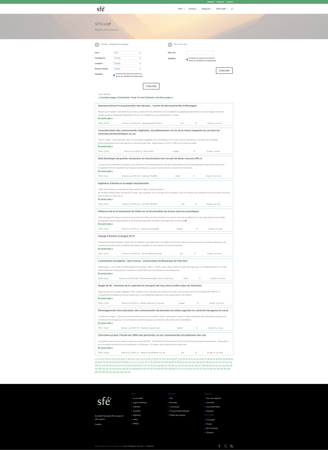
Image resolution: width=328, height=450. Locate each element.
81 (159, 362)
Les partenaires (213, 407)
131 (179, 365)
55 (227, 359)
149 (103, 368)
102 (219, 362)
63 (110, 362)
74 (140, 362)
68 (124, 362)
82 (162, 362)
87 (175, 362)
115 (126, 365)
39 (184, 359)
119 (138, 365)
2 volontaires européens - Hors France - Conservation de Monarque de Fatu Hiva (142, 261)
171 (181, 368)
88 (178, 362)
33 (168, 359)
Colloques (174, 407)
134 (189, 365)
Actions (192, 9)
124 (155, 365)
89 (181, 362)
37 (178, 359)
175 (194, 368)
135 (192, 365)
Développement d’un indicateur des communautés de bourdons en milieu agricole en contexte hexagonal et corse (163, 310)
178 (204, 368)
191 (114, 372)
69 (127, 362)
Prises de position (178, 415)
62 (107, 362)
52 (219, 359)
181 (214, 368)
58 (96, 362)
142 (216, 365)
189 (107, 372)
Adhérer (210, 2)
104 (226, 362)
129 (172, 365)
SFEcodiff (220, 9)
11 (112, 359)
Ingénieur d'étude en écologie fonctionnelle (123, 183)
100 (213, 362)
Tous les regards (213, 398)
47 (205, 359)
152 (113, 368)
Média (136, 423)
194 (125, 372)
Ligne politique (140, 402)
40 (186, 359)
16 (124, 359)
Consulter (210, 420)
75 (143, 362)
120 (142, 365)
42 (192, 359)
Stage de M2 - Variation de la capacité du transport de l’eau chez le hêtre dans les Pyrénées (150, 285)
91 (187, 362)
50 (214, 359)
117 (132, 365)
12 (114, 359)
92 (189, 362)
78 (151, 362)
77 (148, 362)
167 (166, 368)
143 (220, 365)
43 (194, 359)
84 (167, 362)
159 (137, 368)
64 (112, 362)
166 (162, 368)
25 (147, 359)
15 (121, 359)
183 (221, 368)
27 (152, 359)
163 (151, 368)
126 (162, 365)
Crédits (98, 424)
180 (211, 368)
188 (103, 372)
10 (110, 359)
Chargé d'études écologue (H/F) (116, 236)
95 (198, 362)
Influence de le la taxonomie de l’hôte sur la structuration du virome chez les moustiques (148, 211)
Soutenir (220, 2)
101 (216, 362)
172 (184, 368)
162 (148, 368)
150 (107, 368)
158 (133, 368)
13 (117, 359)
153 (116, 368)
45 (200, 359)
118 (135, 365)
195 (128, 372)
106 (96, 365)
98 (207, 362)
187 (100, 372)
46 (203, 359)
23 (141, 359)
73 (138, 362)
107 (100, 365)
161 (144, 368)
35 (173, 359)
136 (196, 365)
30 (160, 359)
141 (213, 365)
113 (119, 365)
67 (121, 362)
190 (110, 372)
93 (192, 362)
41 (189, 359)
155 (123, 368)
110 (110, 365)
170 (177, 368)
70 (130, 362)
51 (216, 359)
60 (101, 362)
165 (159, 368)
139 (206, 365)
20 (134, 359)
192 (117, 372)
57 (232, 359)
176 (197, 368)
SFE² (180, 9)
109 (107, 365)
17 (126, 359)
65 (115, 362)
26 (149, 359)
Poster (209, 424)
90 (184, 362)
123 (152, 365)
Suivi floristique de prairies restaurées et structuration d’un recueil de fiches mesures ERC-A (150, 158)
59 (99, 362)
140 (210, 365)
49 (211, 359)
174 (190, 368)
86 (172, 362)
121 (145, 365)
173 (187, 368)
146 (231, 365)
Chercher (151, 86)
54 (224, 359)
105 (230, 362)
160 (141, 368)
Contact (229, 2)
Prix (171, 398)
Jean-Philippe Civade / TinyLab (138, 446)
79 (153, 362)
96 (201, 362)
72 (135, 362)
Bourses (173, 402)
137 (199, 365)
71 (133, 362)
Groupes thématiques (179, 411)
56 (229, 359)
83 (164, 362)
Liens (135, 419)
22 (139, 359)
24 (144, 359)
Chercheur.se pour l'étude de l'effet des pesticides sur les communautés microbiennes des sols (152, 335)
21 (136, 359)
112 (116, 365)
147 (96, 368)
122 (148, 365)
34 (170, 359)
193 (121, 372)
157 (130, 368)
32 (165, 359)
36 (176, 359)
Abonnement (212, 428)
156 (127, 368)
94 (195, 362)
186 (96, 372)
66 (118, 362)
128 (169, 365)
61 (104, 362)
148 (99, 368)
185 (228, 368)
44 (197, 359)
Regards (206, 9)
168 (170, 368)
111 (113, 365)
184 (225, 368)
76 (145, 362)
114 (122, 365)
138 (203, 365)
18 (129, 359)
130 (176, 365)
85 (170, 362)
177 (200, 368)
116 (129, 365)
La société (137, 398)
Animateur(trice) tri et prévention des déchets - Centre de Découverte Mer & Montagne (147, 105)
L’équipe (209, 411)
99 (210, 362)
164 (155, 368)
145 (227, 365)
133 (185, 365)
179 (207, 368)
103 (223, 362)
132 (182, 365)
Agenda (136, 415)
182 (218, 368)
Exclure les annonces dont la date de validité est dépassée (129, 75)
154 (120, 368)
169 (174, 368)
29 (157, 359)
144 (223, 365)
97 (204, 362)
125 (158, 365)
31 (163, 359)
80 (156, 362)
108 (103, 365)
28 (155, 359)
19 (131, 359)
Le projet (210, 402)
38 (181, 359)
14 (119, 359)
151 (110, 368)
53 (222, 359)
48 (208, 359)
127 (165, 365)
